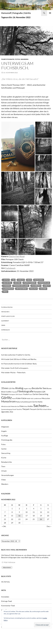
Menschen (5, 312)
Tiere (3, 466)
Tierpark (25, 409)
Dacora (17, 283)
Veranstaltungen (7, 475)
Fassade (14, 392)
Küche (3, 458)
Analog (21, 280)
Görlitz (47, 286)
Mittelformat (21, 288)
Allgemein (5, 427)
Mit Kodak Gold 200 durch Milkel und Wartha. (18, 359)
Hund (14, 398)
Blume (48, 388)
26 (41, 519)
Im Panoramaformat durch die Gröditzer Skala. (19, 364)
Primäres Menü (50, 13)
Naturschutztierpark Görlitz (26, 402)
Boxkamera (39, 280)
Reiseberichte (6, 462)
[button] (18, 146)
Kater (18, 398)
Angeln (26, 388)
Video (3, 480)
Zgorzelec (5, 412)
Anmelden (5, 597)
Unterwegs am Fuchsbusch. (17, 65)
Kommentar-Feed (8, 606)
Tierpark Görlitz (36, 409)
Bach (29, 280)
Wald (5, 291)
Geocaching (43, 394)
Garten (35, 394)
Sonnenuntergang (6, 409)
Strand (14, 409)
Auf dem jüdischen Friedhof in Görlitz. (15, 355)
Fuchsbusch (10, 268)
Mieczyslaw (46, 398)
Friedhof (26, 394)
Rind (25, 406)
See (48, 406)
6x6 (13, 280)
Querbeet (5, 321)
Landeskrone (37, 398)
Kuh (32, 398)
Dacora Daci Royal (17, 256)
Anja (29, 388)
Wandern (24, 59)
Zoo (11, 411)
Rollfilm (33, 288)
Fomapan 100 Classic (21, 286)
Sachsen (43, 288)
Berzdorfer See (39, 388)
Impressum (5, 330)
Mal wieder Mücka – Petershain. (13, 372)
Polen (21, 406)
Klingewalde (8, 288)
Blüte (3, 392)
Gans (30, 394)
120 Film (6, 280)
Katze (23, 398)
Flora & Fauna (6, 307)
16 (19, 516)
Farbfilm (8, 392)
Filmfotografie (7, 59)
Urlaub (44, 409)
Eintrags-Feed (6, 601)
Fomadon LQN (44, 283)
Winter (49, 409)
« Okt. (4, 526)
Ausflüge (4, 435)
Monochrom (8, 401)
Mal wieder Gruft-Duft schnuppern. (14, 368)
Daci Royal (7, 283)
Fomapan (6, 286)
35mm (4, 388)
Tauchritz (19, 409)
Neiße (40, 402)
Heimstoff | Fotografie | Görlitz (16, 13)
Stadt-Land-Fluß (8, 316)
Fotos (17, 59)
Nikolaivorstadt (6, 406)
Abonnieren (7, 567)
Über (3, 325)
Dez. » (49, 526)
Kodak (28, 398)
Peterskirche (15, 406)
